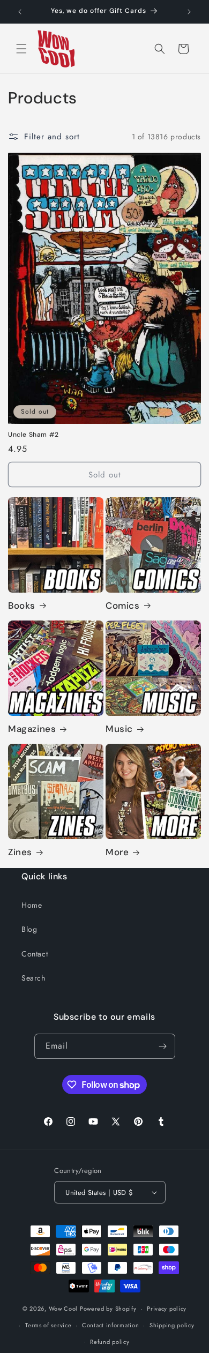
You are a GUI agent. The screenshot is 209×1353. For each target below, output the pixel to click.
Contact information (110, 1325)
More (117, 852)
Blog (29, 929)
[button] (21, 49)
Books (21, 605)
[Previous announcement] (20, 12)
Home (31, 905)
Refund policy (109, 1341)
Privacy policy (166, 1308)
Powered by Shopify (108, 1308)
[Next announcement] (189, 12)
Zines (20, 852)
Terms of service (48, 1325)
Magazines (32, 729)
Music (119, 729)
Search (33, 978)
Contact (34, 953)
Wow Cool (63, 1308)
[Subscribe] (163, 1046)
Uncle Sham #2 (33, 435)
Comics (123, 605)
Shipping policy (172, 1325)
